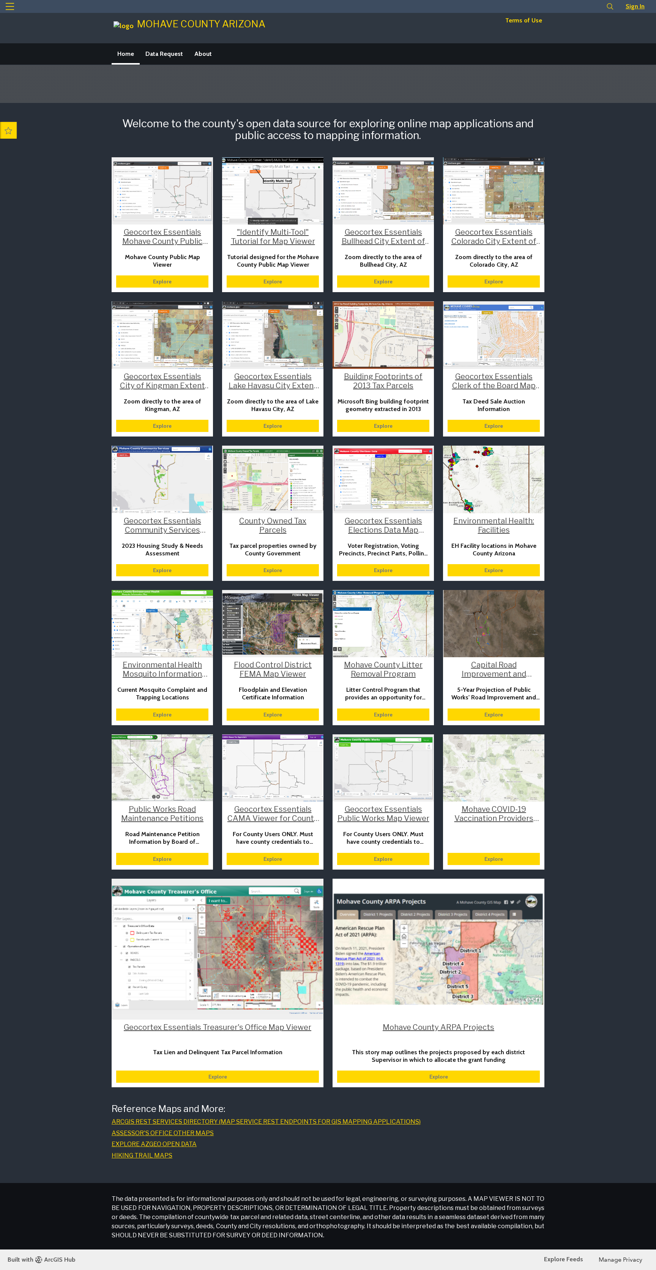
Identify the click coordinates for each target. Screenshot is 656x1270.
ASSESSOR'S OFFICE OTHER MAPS (163, 1133)
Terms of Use (523, 20)
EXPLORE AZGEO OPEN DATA (154, 1144)
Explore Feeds (563, 1259)
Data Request (164, 53)
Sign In (635, 6)
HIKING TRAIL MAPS (142, 1155)
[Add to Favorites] (8, 130)
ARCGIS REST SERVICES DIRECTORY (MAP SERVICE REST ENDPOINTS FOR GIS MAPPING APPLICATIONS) (266, 1121)
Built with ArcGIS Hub (42, 1259)
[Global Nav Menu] (10, 6)
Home (125, 53)
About (203, 53)
